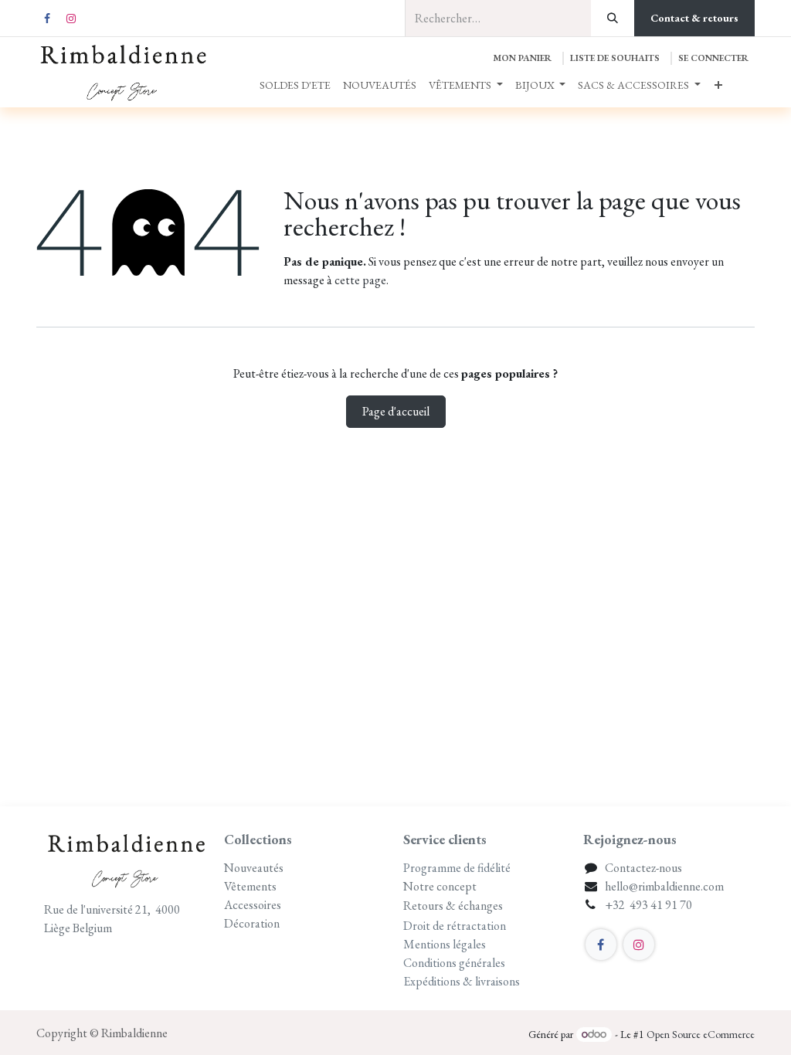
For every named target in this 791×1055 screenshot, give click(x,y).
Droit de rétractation (454, 926)
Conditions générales (454, 963)
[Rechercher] (612, 18)
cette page (360, 280)
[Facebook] (47, 18)
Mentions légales (444, 944)
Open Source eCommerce (701, 1034)
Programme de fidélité (457, 868)
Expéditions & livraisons (462, 981)
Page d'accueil (395, 411)
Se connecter (713, 58)
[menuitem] (295, 85)
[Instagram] (71, 18)
